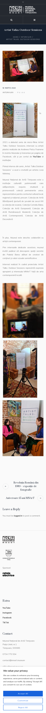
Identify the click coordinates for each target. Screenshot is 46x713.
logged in (18, 515)
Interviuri (26, 37)
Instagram (7, 612)
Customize (23, 700)
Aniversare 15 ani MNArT (20, 498)
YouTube (37, 156)
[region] (23, 690)
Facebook (7, 617)
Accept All (23, 693)
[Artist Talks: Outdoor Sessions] (23, 66)
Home (16, 37)
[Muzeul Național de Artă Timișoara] (23, 10)
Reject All (23, 707)
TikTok (6, 622)
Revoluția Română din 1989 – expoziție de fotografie (26, 486)
